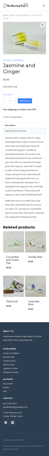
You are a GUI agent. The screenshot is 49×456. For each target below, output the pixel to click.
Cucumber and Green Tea (12, 260)
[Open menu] (43, 6)
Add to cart (25, 100)
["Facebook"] (6, 422)
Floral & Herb (9, 364)
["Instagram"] (12, 422)
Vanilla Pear (35, 256)
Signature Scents (10, 368)
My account (8, 383)
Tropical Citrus (9, 360)
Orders (6, 387)
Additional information (15, 131)
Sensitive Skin (9, 357)
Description (10, 125)
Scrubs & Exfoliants (11, 353)
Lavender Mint (34, 303)
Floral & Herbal (13, 60)
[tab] (24, 125)
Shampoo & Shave (11, 372)
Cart (5, 391)
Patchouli (12, 301)
